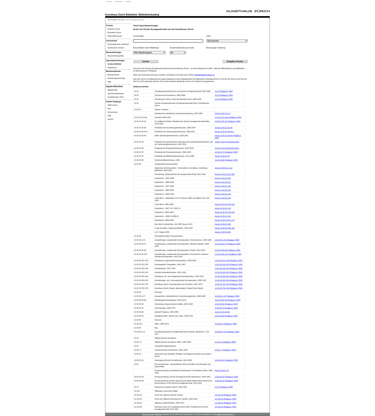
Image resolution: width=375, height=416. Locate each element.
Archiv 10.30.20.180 (223, 224)
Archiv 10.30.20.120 (223, 178)
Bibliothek (131, 14)
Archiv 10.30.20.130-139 (225, 204)
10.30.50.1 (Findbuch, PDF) (226, 324)
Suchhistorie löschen (116, 48)
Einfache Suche (114, 29)
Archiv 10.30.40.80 (222, 312)
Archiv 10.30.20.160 (223, 216)
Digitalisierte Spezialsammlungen (116, 92)
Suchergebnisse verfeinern (118, 44)
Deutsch (109, 1)
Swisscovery (112, 112)
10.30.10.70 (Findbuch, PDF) (226, 152)
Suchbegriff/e (138, 36)
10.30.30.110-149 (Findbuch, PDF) (228, 261)
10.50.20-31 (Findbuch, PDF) (226, 360)
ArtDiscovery (113, 105)
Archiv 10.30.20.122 (223, 186)
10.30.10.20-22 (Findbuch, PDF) (228, 121)
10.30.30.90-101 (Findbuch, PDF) (228, 254)
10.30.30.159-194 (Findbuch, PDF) (229, 268)
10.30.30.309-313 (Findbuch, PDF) (229, 276)
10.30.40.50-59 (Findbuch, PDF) (228, 300)
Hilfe (109, 82)
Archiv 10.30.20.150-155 (225, 212)
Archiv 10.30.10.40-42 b (224, 132)
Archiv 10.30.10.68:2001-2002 (227, 142)
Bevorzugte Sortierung (215, 48)
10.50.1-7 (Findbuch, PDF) (225, 350)
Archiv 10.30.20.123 (223, 190)
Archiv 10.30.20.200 (223, 232)
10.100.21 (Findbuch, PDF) (225, 403)
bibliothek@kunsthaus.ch (205, 75)
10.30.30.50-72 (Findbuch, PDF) (228, 244)
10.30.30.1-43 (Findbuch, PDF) (227, 240)
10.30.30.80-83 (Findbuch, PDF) (228, 250)
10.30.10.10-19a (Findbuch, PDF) (228, 117)
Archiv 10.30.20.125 (223, 198)
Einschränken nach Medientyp (146, 48)
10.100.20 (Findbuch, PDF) (225, 399)
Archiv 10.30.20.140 (223, 208)
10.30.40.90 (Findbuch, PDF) (226, 316)
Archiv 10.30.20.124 (223, 194)
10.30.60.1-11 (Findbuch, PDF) (227, 332)
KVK (109, 109)
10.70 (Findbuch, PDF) (224, 387)
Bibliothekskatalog (148, 14)
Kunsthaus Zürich (115, 14)
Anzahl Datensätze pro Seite (182, 48)
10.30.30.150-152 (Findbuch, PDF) (229, 265)
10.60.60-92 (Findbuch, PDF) (226, 381)
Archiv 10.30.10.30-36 (223, 128)
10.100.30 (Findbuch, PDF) (225, 407)
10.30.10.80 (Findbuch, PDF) (226, 160)
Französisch (118, 1)
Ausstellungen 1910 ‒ (116, 97)
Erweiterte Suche (114, 33)
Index (208, 36)
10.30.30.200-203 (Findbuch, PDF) (229, 272)
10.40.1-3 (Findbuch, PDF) (225, 342)
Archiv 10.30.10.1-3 (222, 113)
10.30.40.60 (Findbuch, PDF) (226, 304)
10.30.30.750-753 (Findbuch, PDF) (229, 288)
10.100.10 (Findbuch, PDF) (225, 395)
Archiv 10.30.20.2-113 (223, 168)
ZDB (109, 116)
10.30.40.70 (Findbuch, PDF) (226, 308)
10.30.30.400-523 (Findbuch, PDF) (229, 280)
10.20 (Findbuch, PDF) (224, 99)
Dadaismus (112, 68)
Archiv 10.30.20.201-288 (225, 174)
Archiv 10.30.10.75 (222, 156)
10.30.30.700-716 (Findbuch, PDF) (229, 284)
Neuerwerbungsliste (116, 56)
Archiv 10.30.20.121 (223, 182)
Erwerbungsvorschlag (116, 78)
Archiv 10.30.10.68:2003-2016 (227, 148)
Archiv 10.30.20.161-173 (225, 220)
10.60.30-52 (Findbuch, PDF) (226, 377)
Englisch (128, 1)
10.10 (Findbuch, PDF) (224, 91)
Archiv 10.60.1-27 (222, 371)
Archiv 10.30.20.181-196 (225, 228)
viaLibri (110, 119)
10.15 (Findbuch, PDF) (224, 95)
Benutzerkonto (113, 75)
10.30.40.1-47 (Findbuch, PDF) (227, 296)
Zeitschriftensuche (115, 36)
